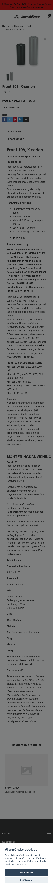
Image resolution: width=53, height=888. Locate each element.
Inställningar (26, 880)
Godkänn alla (26, 872)
